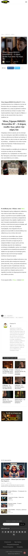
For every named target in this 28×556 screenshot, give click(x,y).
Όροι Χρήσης (18, 542)
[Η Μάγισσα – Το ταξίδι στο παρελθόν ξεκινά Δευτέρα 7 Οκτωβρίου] (8, 364)
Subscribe (22, 524)
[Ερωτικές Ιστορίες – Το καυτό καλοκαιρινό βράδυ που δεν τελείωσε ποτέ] (4, 505)
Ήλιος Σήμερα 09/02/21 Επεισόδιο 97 (8, 317)
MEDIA (4, 49)
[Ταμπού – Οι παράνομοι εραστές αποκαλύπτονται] (8, 394)
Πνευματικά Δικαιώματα (13, 544)
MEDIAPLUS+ (17, 553)
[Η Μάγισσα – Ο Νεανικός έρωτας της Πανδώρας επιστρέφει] (20, 364)
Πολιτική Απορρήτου (8, 547)
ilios (5, 315)
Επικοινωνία (7, 542)
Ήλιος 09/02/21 (9, 315)
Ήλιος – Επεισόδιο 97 (19, 317)
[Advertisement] (14, 19)
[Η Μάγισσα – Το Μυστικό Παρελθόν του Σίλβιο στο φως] (8, 380)
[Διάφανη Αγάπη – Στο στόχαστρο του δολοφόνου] (20, 394)
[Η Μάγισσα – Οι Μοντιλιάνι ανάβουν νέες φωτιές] (20, 380)
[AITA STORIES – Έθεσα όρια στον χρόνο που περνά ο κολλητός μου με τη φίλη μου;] (14, 470)
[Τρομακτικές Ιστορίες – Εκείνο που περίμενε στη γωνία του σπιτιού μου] (4, 499)
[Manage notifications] (24, 553)
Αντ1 (22, 208)
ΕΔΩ (22, 280)
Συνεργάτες (20, 547)
